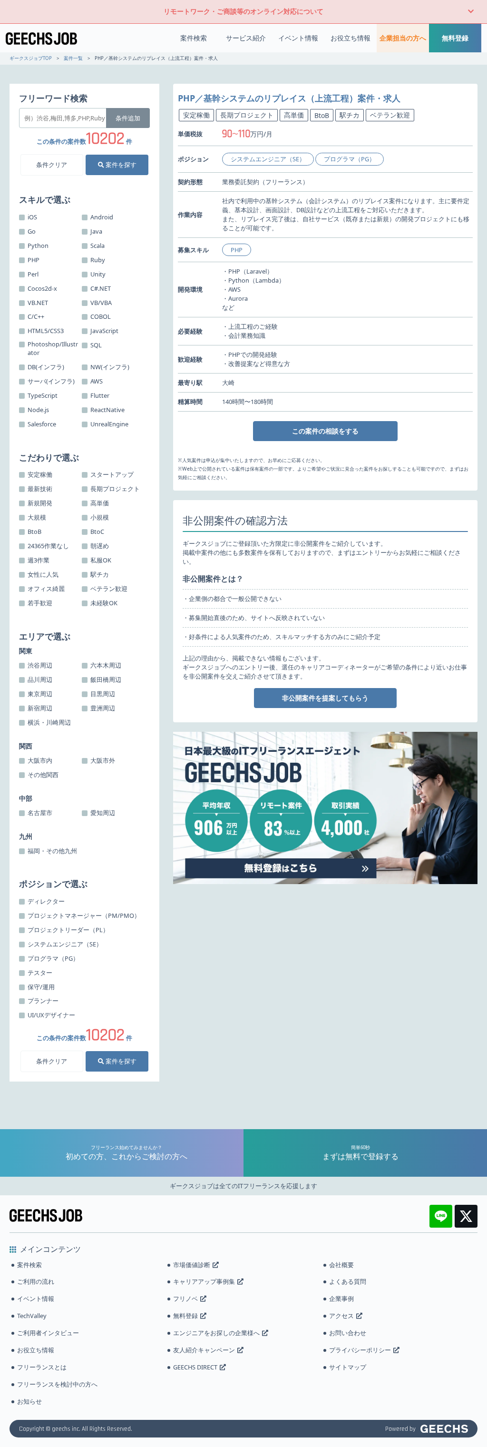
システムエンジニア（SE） (268, 159)
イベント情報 (298, 37)
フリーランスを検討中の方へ (57, 1384)
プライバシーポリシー (360, 1350)
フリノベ (185, 1298)
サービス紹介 (246, 37)
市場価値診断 (191, 1264)
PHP (237, 250)
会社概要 (341, 1264)
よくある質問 (347, 1281)
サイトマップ (347, 1367)
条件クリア (51, 164)
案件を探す (120, 164)
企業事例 (341, 1298)
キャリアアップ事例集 (204, 1281)
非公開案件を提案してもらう (325, 697)
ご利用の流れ (35, 1281)
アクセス (341, 1315)
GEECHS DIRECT (195, 1367)
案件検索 (193, 37)
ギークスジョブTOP (31, 58)
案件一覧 (73, 58)
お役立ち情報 (350, 37)
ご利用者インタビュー (48, 1333)
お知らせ (29, 1401)
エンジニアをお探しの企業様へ (216, 1333)
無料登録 (455, 37)
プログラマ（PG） (349, 159)
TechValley (32, 1315)
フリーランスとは (42, 1367)
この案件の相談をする (325, 430)
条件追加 (128, 118)
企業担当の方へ (403, 37)
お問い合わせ (347, 1333)
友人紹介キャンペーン (204, 1350)
